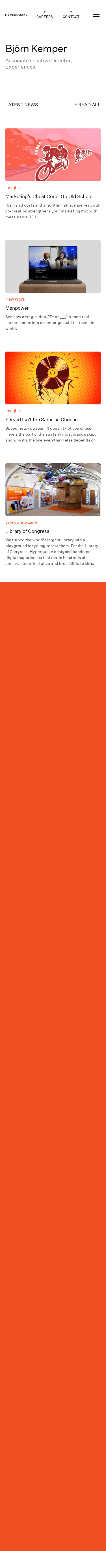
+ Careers (44, 14)
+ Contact (71, 14)
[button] (95, 14)
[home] (16, 14)
